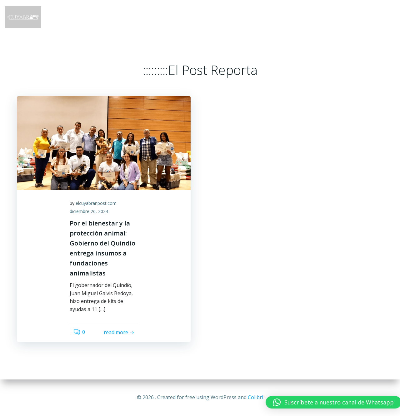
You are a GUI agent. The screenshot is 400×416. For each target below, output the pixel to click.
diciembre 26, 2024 (89, 211)
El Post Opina (373, 17)
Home (173, 17)
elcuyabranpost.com (96, 203)
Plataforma (258, 17)
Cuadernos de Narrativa (314, 17)
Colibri (255, 397)
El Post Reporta (211, 17)
